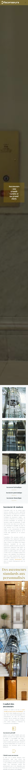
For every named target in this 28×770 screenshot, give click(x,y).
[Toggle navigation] (25, 3)
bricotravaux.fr (18, 559)
